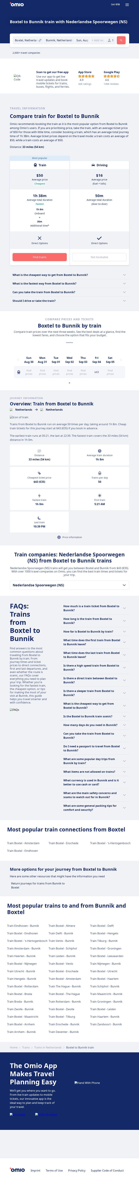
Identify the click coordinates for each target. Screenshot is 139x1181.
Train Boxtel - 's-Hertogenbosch (110, 843)
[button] (82, 40)
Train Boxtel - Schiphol (63, 948)
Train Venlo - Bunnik (61, 941)
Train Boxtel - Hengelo (104, 933)
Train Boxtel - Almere (62, 926)
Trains (26, 1047)
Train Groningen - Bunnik (106, 1001)
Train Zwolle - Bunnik (20, 1009)
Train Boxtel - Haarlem (104, 979)
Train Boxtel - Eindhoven (22, 851)
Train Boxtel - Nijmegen (22, 964)
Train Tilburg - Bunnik (104, 941)
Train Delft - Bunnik (61, 933)
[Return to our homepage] (17, 5)
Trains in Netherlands (48, 1047)
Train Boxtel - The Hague (64, 994)
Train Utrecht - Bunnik (21, 971)
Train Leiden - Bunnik (62, 956)
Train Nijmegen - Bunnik (105, 964)
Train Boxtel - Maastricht (22, 1017)
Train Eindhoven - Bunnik (23, 926)
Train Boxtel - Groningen (105, 948)
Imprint (35, 1170)
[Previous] (18, 360)
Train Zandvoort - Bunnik (106, 1024)
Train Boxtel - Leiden (103, 1009)
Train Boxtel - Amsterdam (23, 843)
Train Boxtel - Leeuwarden (106, 956)
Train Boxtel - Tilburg (62, 1017)
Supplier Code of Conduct (107, 1170)
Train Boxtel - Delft (102, 926)
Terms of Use (54, 1170)
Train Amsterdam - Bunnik (24, 948)
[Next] (121, 360)
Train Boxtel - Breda (19, 994)
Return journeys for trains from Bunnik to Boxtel (38, 885)
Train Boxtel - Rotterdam (22, 986)
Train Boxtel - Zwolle (61, 1009)
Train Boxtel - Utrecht (103, 971)
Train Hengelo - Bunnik (21, 979)
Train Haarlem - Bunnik (105, 1017)
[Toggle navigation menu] (127, 5)
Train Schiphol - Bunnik (105, 986)
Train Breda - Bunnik (20, 1001)
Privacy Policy (76, 1170)
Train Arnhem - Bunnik (21, 1032)
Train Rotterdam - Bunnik (65, 1001)
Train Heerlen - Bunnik (21, 956)
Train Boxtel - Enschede (63, 843)
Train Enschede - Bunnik (64, 1024)
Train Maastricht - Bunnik (106, 994)
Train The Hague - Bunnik (65, 986)
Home (14, 1047)
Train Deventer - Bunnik (64, 1032)
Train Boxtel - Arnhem (21, 1024)
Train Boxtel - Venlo (61, 964)
